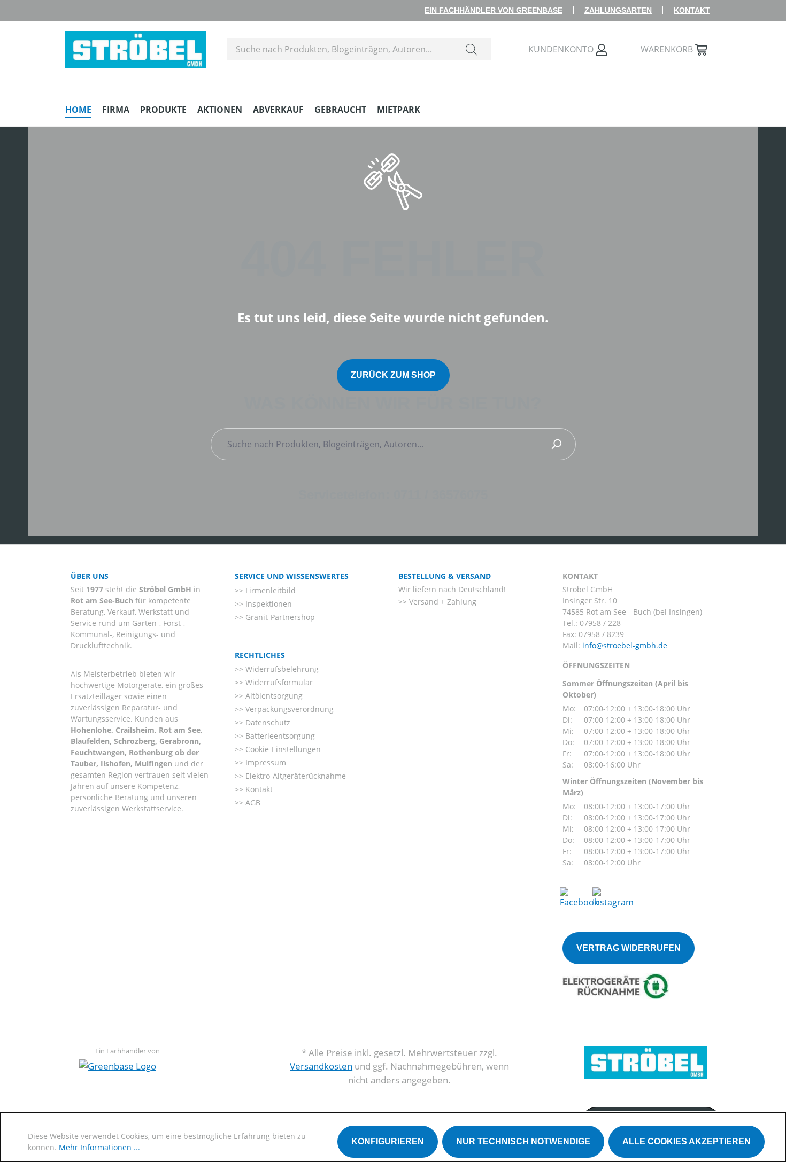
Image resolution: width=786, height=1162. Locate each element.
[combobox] (340, 49)
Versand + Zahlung (441, 602)
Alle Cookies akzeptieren (686, 1141)
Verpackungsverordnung (288, 709)
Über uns (90, 576)
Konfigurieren (387, 1141)
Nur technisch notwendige (523, 1141)
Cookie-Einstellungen (282, 749)
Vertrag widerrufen (628, 947)
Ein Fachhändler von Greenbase (493, 10)
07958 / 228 (600, 623)
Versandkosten (321, 1066)
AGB (251, 802)
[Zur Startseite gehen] (135, 47)
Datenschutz (266, 722)
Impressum (264, 762)
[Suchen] (471, 49)
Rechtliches (260, 655)
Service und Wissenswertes (292, 576)
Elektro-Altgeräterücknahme (294, 776)
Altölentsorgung (273, 696)
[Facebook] (579, 897)
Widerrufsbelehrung (281, 669)
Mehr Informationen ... (99, 1147)
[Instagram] (613, 897)
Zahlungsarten (618, 10)
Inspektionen (267, 604)
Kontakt (692, 10)
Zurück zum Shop (393, 374)
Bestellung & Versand (444, 576)
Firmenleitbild (269, 590)
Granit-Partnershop (279, 617)
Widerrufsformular (278, 682)
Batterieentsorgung (279, 736)
